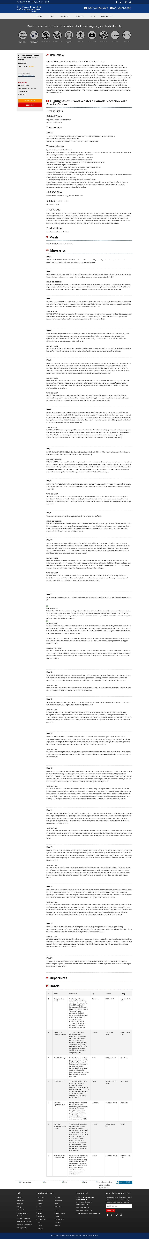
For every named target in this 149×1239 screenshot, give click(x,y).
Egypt (39, 1222)
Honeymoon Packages (25, 1225)
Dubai (40, 1225)
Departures (24, 91)
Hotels (23, 94)
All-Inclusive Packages (24, 1221)
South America (60, 1213)
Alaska (58, 1210)
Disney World (42, 1219)
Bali (57, 1204)
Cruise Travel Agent (24, 1218)
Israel (39, 1207)
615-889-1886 (122, 8)
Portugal (40, 1228)
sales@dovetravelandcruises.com (91, 1213)
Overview (23, 82)
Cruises (80, 41)
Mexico (40, 1204)
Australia (40, 1200)
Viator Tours (46, 41)
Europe (40, 1213)
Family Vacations (23, 1228)
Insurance (103, 41)
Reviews (79, 16)
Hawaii (40, 1210)
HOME (39, 16)
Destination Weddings (34, 41)
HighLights (24, 85)
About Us (65, 16)
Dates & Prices (30, 100)
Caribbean (59, 1200)
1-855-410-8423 (97, 8)
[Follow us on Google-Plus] (120, 2)
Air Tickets (41, 1197)
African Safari (60, 1219)
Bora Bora (59, 1207)
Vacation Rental (69, 41)
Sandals (115, 41)
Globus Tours (57, 41)
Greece (58, 1222)
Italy (57, 1216)
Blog (92, 16)
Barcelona (41, 1216)
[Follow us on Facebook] (116, 2)
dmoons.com (94, 1235)
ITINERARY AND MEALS (28, 88)
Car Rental (92, 41)
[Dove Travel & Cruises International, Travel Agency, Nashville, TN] (124, 1182)
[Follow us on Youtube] (130, 2)
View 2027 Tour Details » (26, 76)
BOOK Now (30, 105)
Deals (51, 16)
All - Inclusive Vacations (22, 41)
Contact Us (106, 16)
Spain (58, 1225)
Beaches (126, 41)
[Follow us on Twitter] (126, 2)
